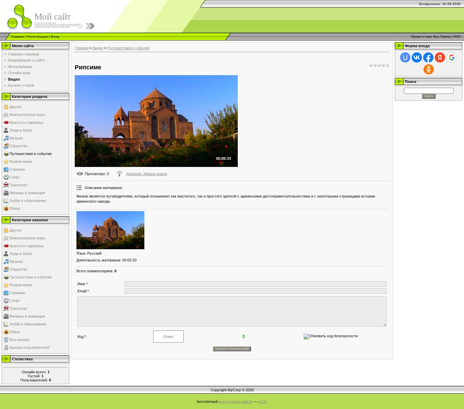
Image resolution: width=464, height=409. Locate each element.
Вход (55, 36)
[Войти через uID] (405, 57)
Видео (98, 48)
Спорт (15, 177)
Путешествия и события (31, 154)
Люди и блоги (21, 130)
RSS (457, 36)
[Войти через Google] (451, 57)
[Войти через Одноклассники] (429, 69)
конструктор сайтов (236, 401)
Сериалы (17, 169)
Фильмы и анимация (27, 193)
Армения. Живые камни (146, 174)
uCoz (262, 401)
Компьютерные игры (27, 115)
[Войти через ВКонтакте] (417, 57)
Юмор (15, 208)
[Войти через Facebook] (428, 57)
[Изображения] (110, 230)
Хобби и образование (28, 201)
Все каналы (20, 340)
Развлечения (21, 161)
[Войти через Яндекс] (440, 57)
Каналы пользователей (29, 347)
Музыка (16, 138)
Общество (19, 146)
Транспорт (19, 185)
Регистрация (37, 36)
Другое (15, 107)
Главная (17, 36)
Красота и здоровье (26, 122)
